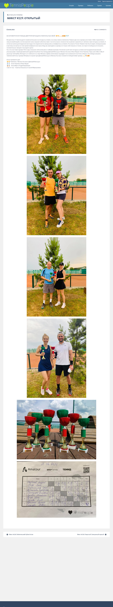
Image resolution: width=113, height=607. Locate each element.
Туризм (99, 5)
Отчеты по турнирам (15, 15)
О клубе (71, 5)
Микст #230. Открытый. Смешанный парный (90, 534)
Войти (99, 1)
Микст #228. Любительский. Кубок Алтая (21, 534)
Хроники (108, 5)
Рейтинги (90, 5)
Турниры (80, 5)
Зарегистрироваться (107, 1)
